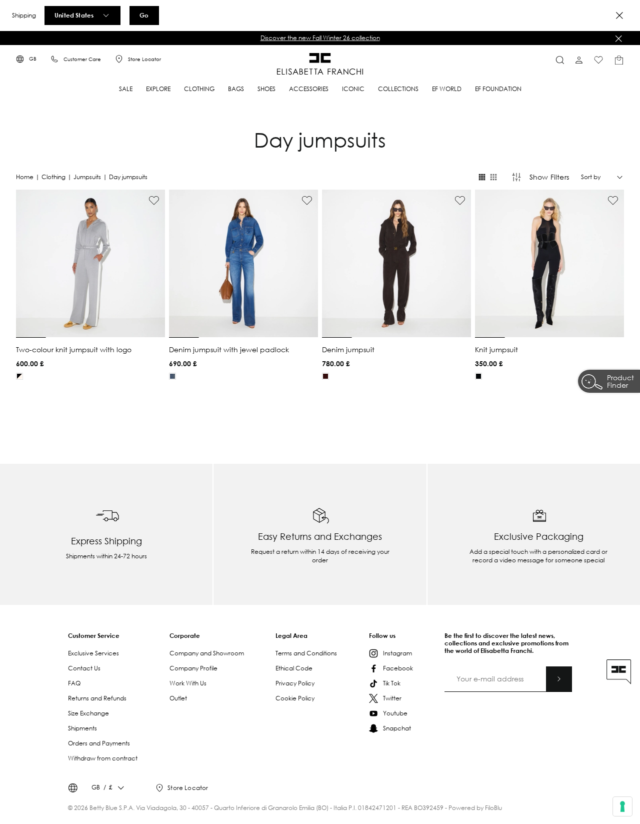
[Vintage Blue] (172, 376)
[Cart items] (619, 60)
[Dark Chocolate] (325, 376)
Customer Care (82, 59)
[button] (320, 38)
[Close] (619, 15)
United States (74, 15)
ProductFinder (620, 382)
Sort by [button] (590, 177)
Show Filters (549, 177)
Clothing (54, 177)
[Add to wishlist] (154, 201)
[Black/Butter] (19, 376)
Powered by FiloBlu (475, 807)
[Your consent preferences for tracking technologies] (622, 806)
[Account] (579, 60)
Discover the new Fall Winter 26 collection (320, 38)
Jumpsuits (87, 177)
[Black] (478, 376)
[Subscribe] (559, 678)
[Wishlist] (599, 60)
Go (144, 15)
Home (25, 177)
